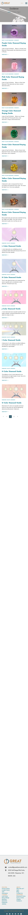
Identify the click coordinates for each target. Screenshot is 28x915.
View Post (5, 54)
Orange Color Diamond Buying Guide (11, 111)
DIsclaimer (5, 893)
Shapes (18, 899)
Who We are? (20, 888)
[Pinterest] (13, 914)
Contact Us (19, 893)
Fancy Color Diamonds (7, 40)
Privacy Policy (6, 888)
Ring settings (5, 897)
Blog (17, 891)
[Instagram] (10, 914)
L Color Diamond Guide (11, 246)
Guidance (16, 40)
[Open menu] (26, 3)
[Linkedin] (18, 914)
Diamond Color (6, 243)
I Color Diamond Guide (11, 340)
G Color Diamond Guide (11, 402)
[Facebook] (7, 914)
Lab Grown (5, 896)
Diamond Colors (21, 896)
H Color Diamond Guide (11, 371)
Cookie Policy (6, 890)
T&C (3, 891)
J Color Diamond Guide (11, 308)
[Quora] (21, 914)
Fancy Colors (20, 897)
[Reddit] (15, 914)
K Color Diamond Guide (11, 277)
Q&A (17, 890)
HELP (22, 3)
